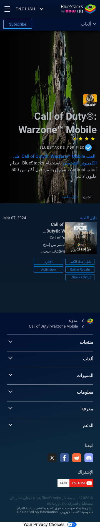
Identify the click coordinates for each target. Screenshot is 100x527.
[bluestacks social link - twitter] (52, 457)
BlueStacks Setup (79, 277)
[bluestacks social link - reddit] (76, 457)
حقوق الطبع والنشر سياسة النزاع (40, 508)
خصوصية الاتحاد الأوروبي (76, 512)
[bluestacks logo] (78, 8)
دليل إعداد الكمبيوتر (79, 262)
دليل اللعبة (70, 196)
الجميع (87, 196)
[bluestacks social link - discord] (88, 457)
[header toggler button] (7, 8)
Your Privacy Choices (43, 524)
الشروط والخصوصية (79, 508)
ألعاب (88, 358)
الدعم (88, 425)
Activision (48, 269)
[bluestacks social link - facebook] (64, 457)
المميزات (85, 375)
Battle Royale (80, 269)
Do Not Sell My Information (37, 512)
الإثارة (48, 262)
